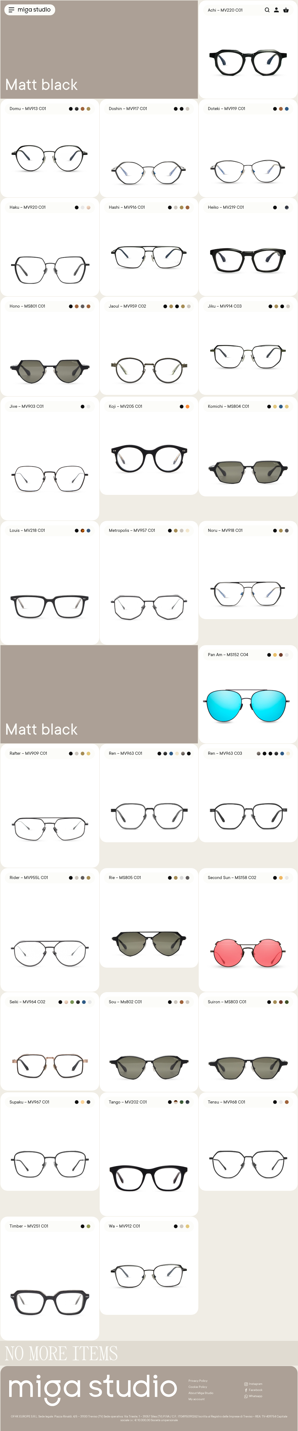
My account (196, 1399)
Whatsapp (255, 1396)
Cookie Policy (197, 1387)
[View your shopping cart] (286, 9)
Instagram (255, 1384)
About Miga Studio (200, 1393)
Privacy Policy (197, 1381)
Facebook (255, 1390)
